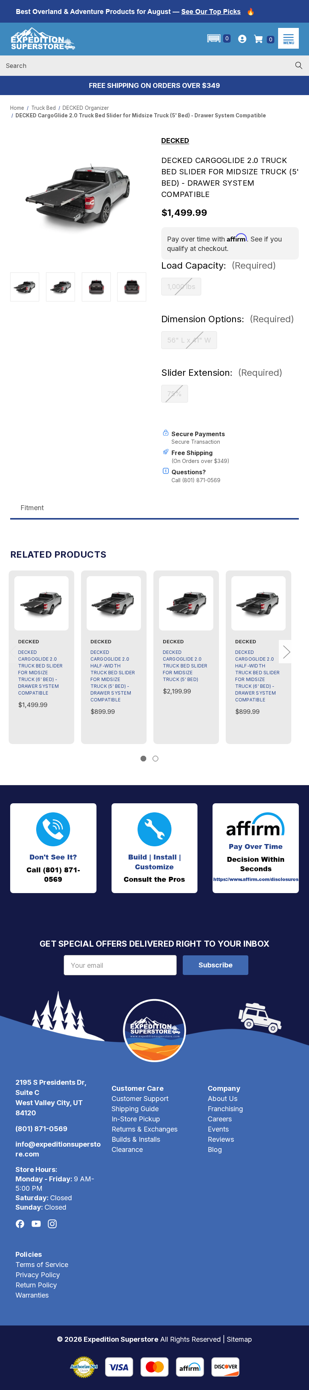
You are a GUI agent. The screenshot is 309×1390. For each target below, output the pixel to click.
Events (218, 1129)
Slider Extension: (222, 372)
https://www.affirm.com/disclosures (255, 879)
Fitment (32, 508)
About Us (222, 1098)
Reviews (221, 1139)
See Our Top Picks (211, 11)
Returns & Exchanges (144, 1129)
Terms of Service (41, 1265)
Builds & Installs (136, 1139)
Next (286, 651)
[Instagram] (52, 1224)
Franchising (225, 1109)
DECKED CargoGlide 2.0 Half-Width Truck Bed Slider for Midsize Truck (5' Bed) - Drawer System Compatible (112, 676)
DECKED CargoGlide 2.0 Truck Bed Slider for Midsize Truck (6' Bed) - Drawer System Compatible (40, 672)
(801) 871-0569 (41, 1129)
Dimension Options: (227, 319)
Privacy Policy (37, 1275)
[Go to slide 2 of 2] (155, 758)
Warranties (32, 1295)
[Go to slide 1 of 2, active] (143, 758)
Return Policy (36, 1285)
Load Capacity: (218, 265)
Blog (215, 1149)
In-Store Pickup (136, 1119)
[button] (218, 38)
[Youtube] (36, 1224)
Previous (12, 651)
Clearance (127, 1149)
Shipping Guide (135, 1109)
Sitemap (239, 1339)
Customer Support (140, 1098)
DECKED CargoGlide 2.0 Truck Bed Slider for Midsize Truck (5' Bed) (185, 665)
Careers (220, 1119)
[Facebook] (19, 1224)
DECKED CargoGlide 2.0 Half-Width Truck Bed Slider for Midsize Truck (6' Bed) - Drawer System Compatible (257, 676)
